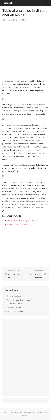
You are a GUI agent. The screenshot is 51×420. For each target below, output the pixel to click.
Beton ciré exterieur (15, 311)
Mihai (24, 20)
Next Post (36, 274)
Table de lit (7, 3)
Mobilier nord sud (14, 307)
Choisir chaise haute (15, 303)
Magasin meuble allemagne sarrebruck (22, 220)
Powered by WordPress (28, 413)
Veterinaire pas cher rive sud (18, 300)
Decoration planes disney (17, 224)
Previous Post (14, 274)
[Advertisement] (25, 50)
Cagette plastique (14, 296)
